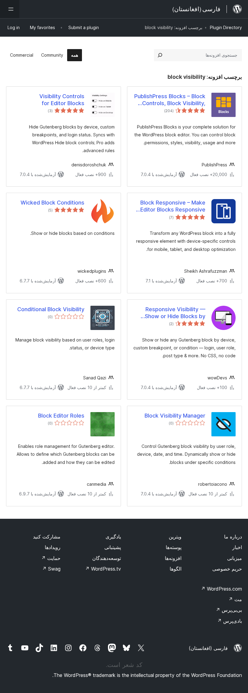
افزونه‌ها (173, 558)
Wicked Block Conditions (52, 202)
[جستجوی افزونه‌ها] (160, 55)
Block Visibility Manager (175, 415)
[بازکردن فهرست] (9, 9)
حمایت (50, 558)
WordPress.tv (103, 569)
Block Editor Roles (61, 415)
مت (235, 599)
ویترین (175, 537)
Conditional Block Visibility (50, 309)
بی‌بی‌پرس (229, 610)
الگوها (175, 569)
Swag (51, 569)
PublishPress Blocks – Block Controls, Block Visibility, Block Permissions (169, 100)
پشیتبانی (112, 547)
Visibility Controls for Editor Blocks (61, 99)
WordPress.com (221, 589)
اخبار (237, 547)
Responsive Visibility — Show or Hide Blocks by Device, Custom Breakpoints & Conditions (172, 313)
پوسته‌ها (173, 547)
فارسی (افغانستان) (208, 648)
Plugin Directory (226, 27)
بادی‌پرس (229, 621)
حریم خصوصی (227, 569)
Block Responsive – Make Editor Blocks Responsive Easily (172, 206)
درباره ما (233, 537)
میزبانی (234, 558)
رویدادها (52, 547)
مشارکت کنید (46, 537)
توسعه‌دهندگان (106, 558)
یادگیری (113, 537)
